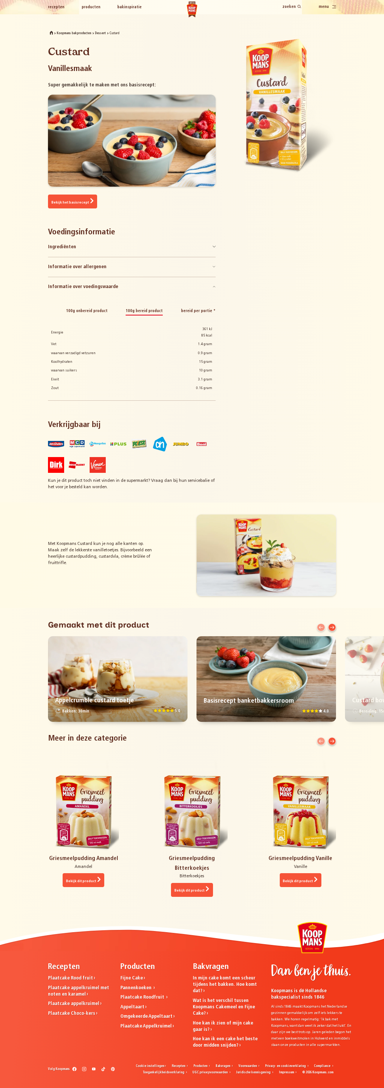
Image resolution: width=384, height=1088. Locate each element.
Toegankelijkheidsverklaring (164, 1072)
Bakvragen (223, 1066)
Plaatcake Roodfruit (142, 997)
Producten (91, 7)
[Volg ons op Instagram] (84, 1070)
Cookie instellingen (150, 1066)
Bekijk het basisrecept (70, 202)
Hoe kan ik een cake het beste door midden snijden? (225, 1042)
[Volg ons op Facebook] (74, 1070)
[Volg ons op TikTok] (103, 1070)
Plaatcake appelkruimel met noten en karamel (78, 991)
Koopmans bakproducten (74, 33)
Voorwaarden (248, 1066)
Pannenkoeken (136, 987)
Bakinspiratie (129, 7)
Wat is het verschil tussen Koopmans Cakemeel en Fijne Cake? (224, 1007)
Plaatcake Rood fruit (70, 978)
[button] (321, 627)
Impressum (287, 1072)
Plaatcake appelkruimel (73, 1003)
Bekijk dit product (81, 881)
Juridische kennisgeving (253, 1072)
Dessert (100, 33)
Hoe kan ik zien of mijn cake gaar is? (223, 1026)
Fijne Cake (131, 978)
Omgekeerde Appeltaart (146, 1016)
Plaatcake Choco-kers (71, 1013)
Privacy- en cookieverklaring (285, 1066)
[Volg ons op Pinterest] (113, 1070)
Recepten (56, 7)
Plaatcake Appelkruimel (146, 1026)
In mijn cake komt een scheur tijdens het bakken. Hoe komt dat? (225, 984)
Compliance (322, 1066)
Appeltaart (132, 1007)
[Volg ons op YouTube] (94, 1070)
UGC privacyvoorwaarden (210, 1072)
